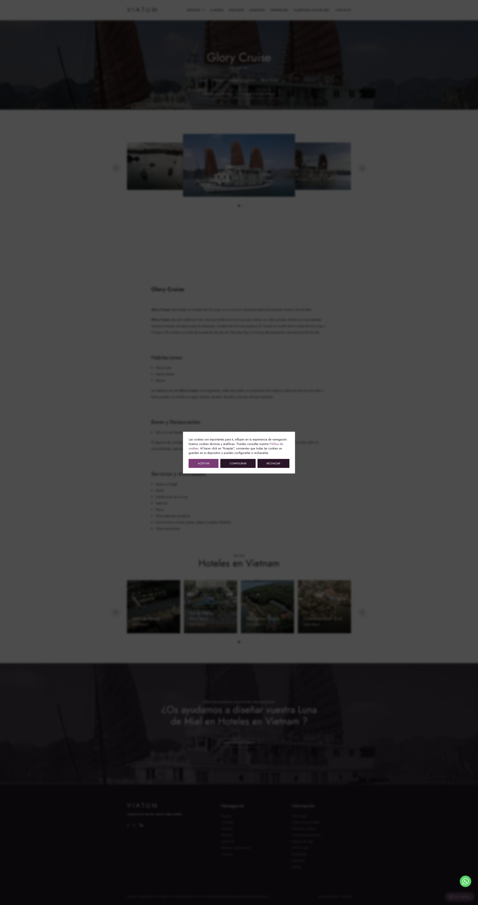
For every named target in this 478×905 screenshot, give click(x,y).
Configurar (238, 463)
